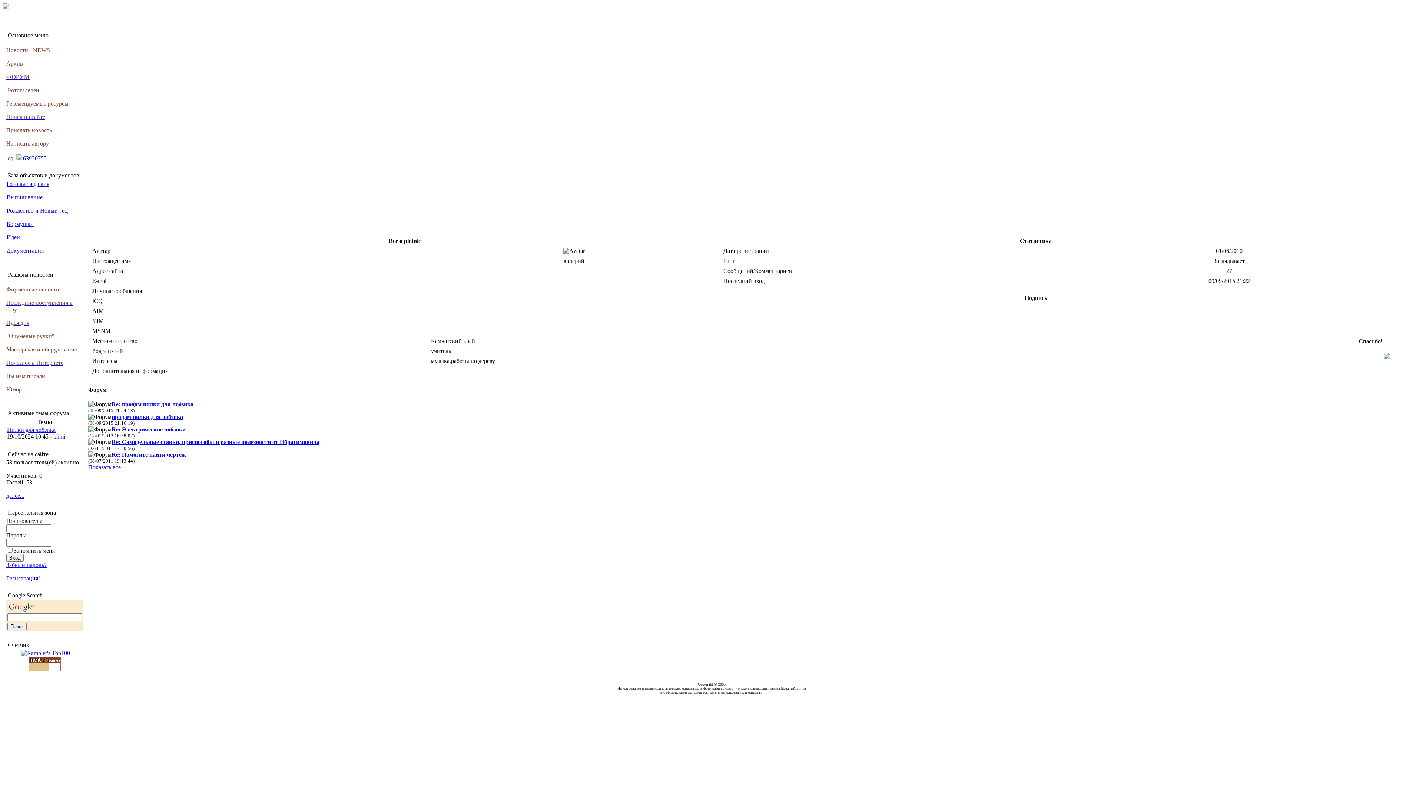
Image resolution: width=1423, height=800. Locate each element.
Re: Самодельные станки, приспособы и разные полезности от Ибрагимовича (215, 442)
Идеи (13, 237)
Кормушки (20, 224)
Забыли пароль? (26, 565)
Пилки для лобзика (31, 430)
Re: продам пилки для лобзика (152, 404)
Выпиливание (25, 197)
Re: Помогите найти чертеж (149, 454)
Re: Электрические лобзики (149, 429)
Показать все (104, 467)
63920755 (35, 158)
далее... (15, 496)
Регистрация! (23, 578)
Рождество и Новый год (37, 210)
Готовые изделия (28, 184)
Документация (25, 250)
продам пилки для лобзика (147, 417)
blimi (59, 436)
